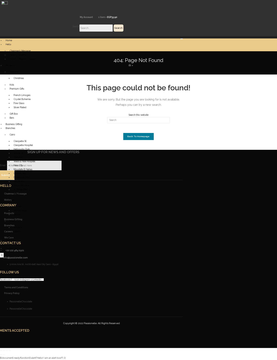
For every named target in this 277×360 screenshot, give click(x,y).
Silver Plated (20, 107)
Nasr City (18, 165)
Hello (8, 44)
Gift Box (14, 113)
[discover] (95, 340)
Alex (12, 221)
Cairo (12, 134)
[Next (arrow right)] (4, 354)
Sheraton (18, 157)
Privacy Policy (12, 293)
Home (9, 40)
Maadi (17, 193)
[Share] (7, 350)
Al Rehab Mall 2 (22, 189)
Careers (10, 244)
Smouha (18, 227)
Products (10, 65)
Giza (12, 200)
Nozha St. (18, 153)
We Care (10, 240)
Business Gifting (14, 124)
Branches (10, 128)
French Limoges (22, 95)
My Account (86, 17)
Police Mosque (21, 185)
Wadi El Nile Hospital (24, 161)
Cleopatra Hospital (23, 145)
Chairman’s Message (20, 51)
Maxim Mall (19, 181)
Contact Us (11, 248)
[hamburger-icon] (181, 38)
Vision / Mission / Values (23, 59)
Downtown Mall (22, 177)
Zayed (17, 214)
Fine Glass (19, 103)
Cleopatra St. (20, 141)
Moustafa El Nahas (23, 169)
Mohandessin (20, 210)
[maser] (90, 340)
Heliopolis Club (22, 149)
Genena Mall (20, 173)
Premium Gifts (17, 88)
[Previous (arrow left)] (1, 354)
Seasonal (14, 71)
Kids (12, 84)
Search (76, 26)
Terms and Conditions (16, 287)
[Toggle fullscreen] (4, 350)
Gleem (17, 231)
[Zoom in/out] (1, 350)
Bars (12, 117)
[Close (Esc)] (10, 350)
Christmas (19, 78)
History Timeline (18, 55)
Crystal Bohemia (22, 99)
